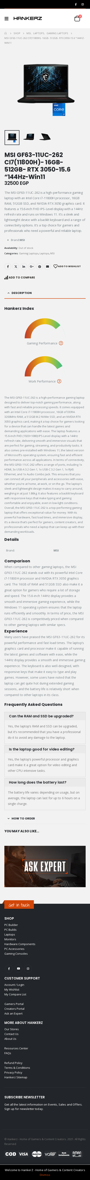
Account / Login (14, 985)
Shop (9, 918)
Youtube (18, 969)
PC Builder (11, 925)
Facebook (7, 266)
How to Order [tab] (23, 818)
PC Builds (10, 930)
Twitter (15, 266)
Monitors (10, 939)
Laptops (44, 253)
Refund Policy (13, 1063)
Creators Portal (14, 1009)
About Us (10, 1039)
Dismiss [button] (45, 1175)
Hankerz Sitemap (15, 1077)
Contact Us (11, 1034)
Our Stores (11, 1029)
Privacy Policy (13, 1072)
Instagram (28, 969)
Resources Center (16, 1048)
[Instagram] (82, 4)
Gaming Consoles (16, 954)
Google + (31, 266)
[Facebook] (76, 4)
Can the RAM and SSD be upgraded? (41, 716)
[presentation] (10, 88)
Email (47, 266)
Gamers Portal (14, 1004)
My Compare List (15, 994)
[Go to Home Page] (5, 33)
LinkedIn (23, 266)
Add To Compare (22, 277)
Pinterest (39, 266)
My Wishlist (11, 989)
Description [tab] (22, 293)
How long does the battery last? (37, 782)
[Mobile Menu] (7, 18)
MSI (52, 253)
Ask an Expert (13, 1013)
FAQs (7, 1053)
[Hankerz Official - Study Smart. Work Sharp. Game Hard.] (27, 18)
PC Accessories (14, 949)
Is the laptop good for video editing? (41, 749)
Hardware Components (19, 944)
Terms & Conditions (17, 1068)
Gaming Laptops (28, 253)
